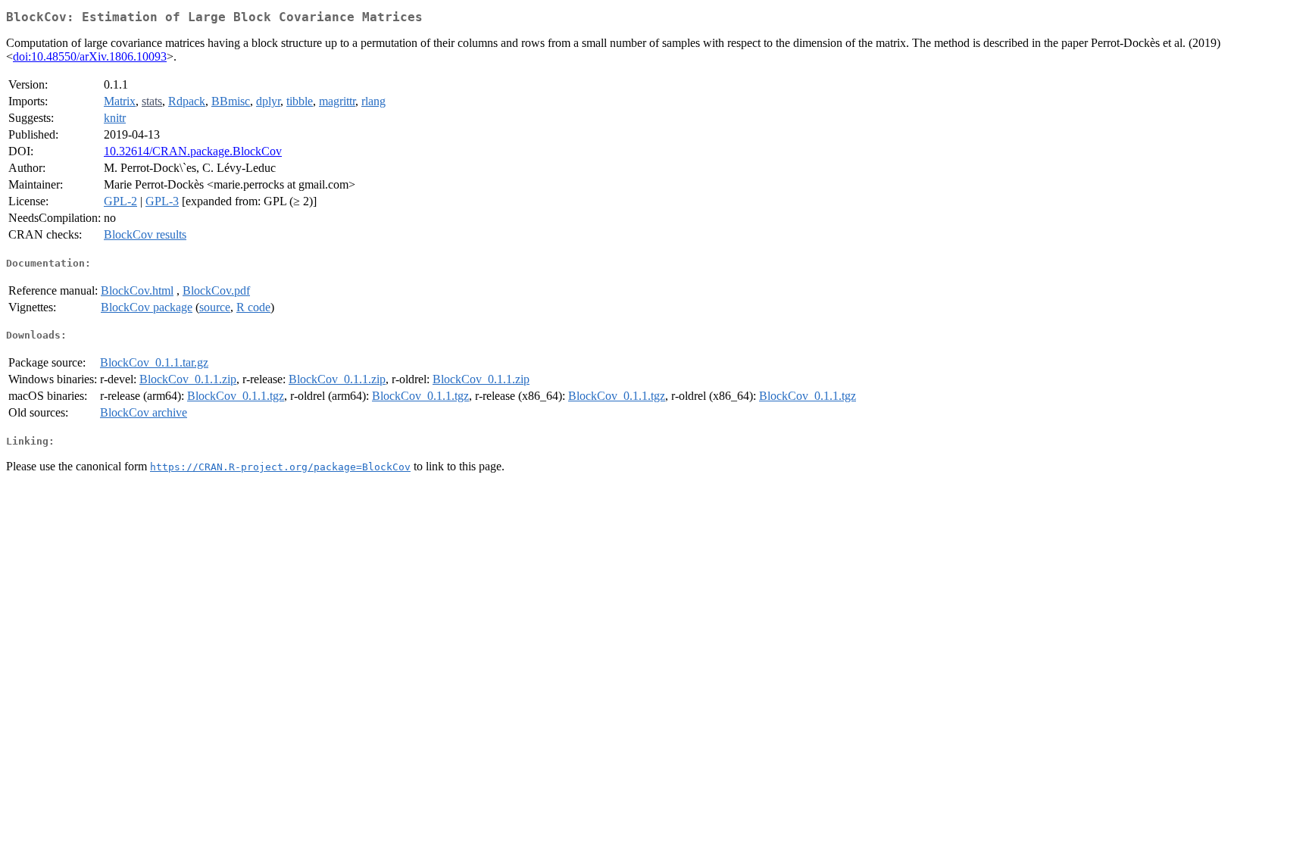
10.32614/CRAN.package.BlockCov (193, 151)
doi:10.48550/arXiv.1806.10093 (90, 56)
